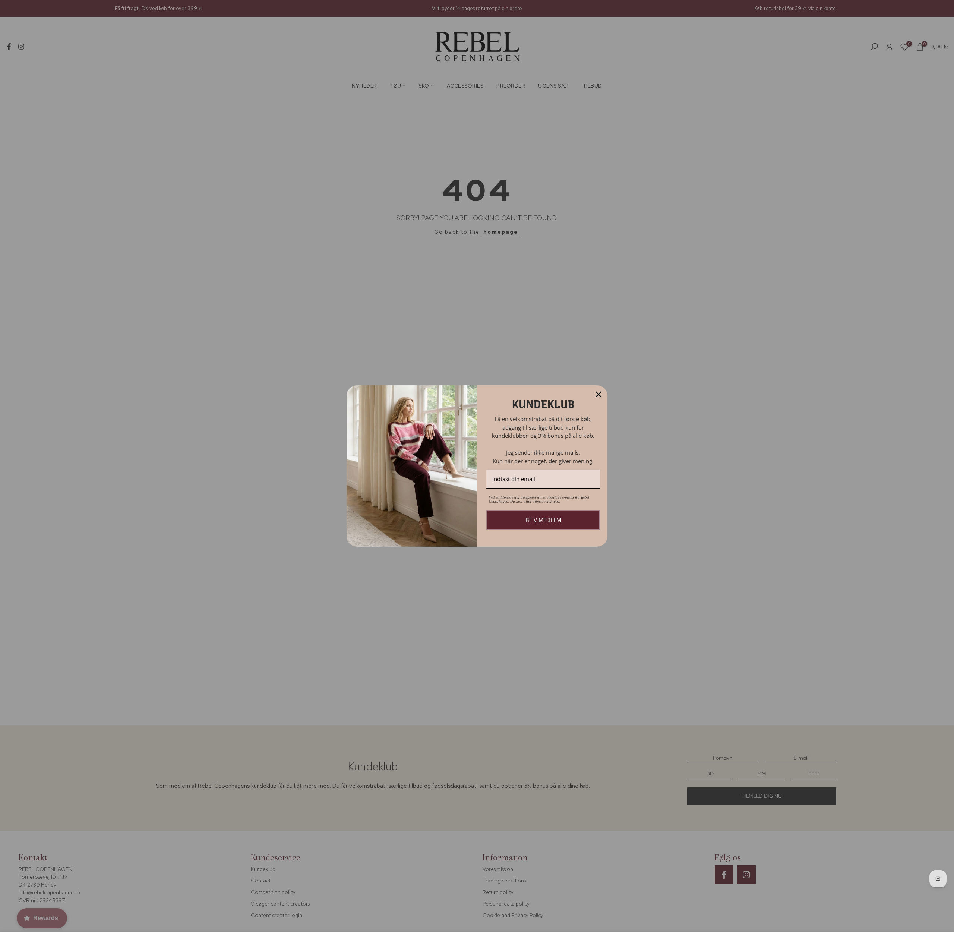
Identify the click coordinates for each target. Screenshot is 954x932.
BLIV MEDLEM (543, 520)
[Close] (598, 394)
